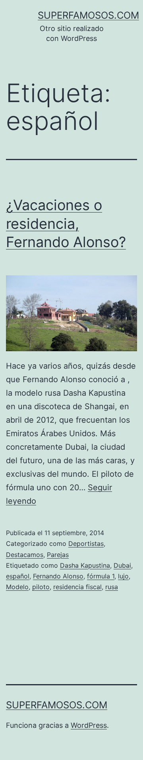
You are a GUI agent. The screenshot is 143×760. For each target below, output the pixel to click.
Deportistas (86, 543)
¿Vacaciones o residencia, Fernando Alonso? (66, 223)
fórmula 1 (100, 576)
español (17, 576)
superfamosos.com (88, 15)
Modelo (17, 587)
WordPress (89, 725)
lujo (123, 576)
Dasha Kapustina (85, 565)
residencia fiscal (77, 587)
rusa (111, 587)
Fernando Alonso (58, 576)
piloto (41, 587)
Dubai (122, 565)
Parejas (58, 555)
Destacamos (24, 555)
